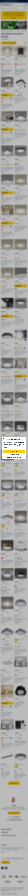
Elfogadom (14, 451)
